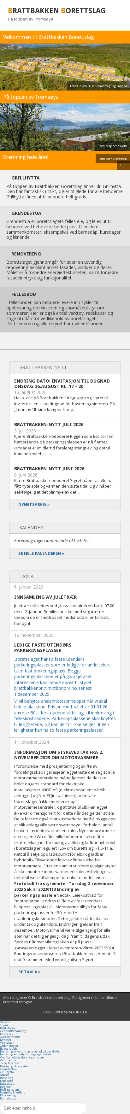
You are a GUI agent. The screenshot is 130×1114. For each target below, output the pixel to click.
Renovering (8, 1095)
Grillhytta (7, 1072)
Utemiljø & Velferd (13, 1092)
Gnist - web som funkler (65, 1012)
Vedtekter (7, 1043)
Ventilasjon (8, 1060)
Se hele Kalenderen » (41, 553)
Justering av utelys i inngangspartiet (25, 1054)
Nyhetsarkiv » (34, 504)
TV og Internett (10, 1063)
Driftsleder (7, 1028)
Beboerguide (9, 1049)
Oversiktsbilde (10, 1037)
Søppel (4, 1075)
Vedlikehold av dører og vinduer (22, 1057)
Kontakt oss (8, 1098)
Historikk (6, 1034)
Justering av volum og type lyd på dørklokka (30, 1051)
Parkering (6, 1078)
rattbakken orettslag (57, 10)
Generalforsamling (13, 1031)
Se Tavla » (29, 972)
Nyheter (5, 1040)
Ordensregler (9, 1046)
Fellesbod (7, 1081)
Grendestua (8, 1069)
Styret (4, 1025)
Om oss (5, 1022)
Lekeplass (7, 1084)
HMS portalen (9, 1090)
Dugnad (5, 1087)
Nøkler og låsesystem (15, 1066)
